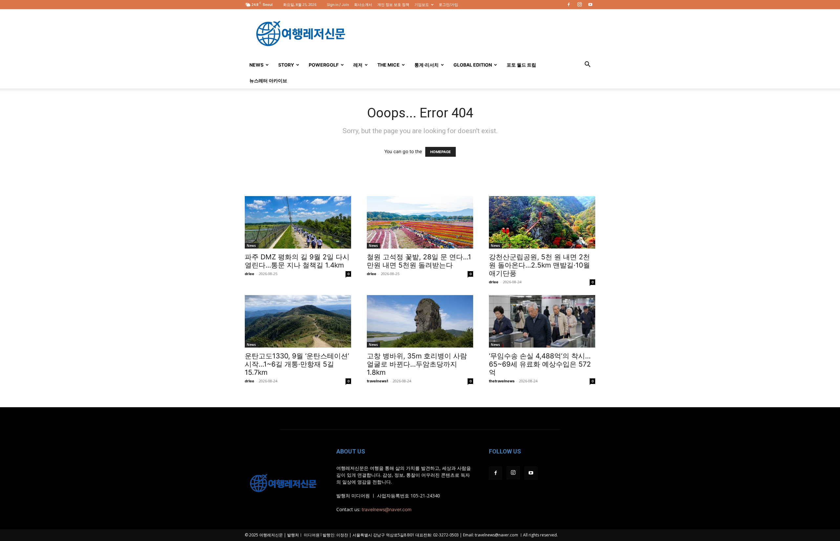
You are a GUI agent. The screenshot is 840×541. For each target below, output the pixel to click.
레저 (358, 65)
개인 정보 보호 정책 (393, 4)
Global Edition (472, 65)
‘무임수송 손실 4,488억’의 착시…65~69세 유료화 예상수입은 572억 (540, 364)
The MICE (388, 65)
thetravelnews (501, 381)
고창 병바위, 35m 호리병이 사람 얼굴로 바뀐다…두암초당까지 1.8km (417, 364)
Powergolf (324, 65)
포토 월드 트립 (521, 65)
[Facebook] (569, 4)
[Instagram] (579, 4)
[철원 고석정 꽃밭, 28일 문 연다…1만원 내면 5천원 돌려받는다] (420, 222)
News (256, 65)
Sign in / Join (338, 4)
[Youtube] (590, 4)
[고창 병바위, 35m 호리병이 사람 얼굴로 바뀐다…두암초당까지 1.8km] (420, 321)
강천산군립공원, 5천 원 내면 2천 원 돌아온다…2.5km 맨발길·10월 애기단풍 (539, 265)
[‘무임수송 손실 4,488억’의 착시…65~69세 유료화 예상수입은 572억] (542, 321)
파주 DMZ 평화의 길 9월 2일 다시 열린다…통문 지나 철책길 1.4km (297, 261)
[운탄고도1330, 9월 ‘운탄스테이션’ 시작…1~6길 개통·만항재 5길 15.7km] (298, 321)
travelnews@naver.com (386, 509)
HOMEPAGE (440, 152)
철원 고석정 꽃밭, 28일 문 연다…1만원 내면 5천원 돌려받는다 (419, 261)
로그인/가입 (448, 4)
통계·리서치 (426, 65)
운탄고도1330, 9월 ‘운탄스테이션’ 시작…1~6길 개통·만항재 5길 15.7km (297, 364)
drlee (249, 273)
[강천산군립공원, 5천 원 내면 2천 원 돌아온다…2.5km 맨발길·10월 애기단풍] (542, 222)
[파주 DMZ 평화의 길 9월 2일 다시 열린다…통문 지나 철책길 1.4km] (298, 222)
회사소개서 (363, 4)
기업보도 (421, 4)
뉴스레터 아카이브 (268, 80)
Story (286, 65)
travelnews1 (377, 381)
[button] (587, 65)
